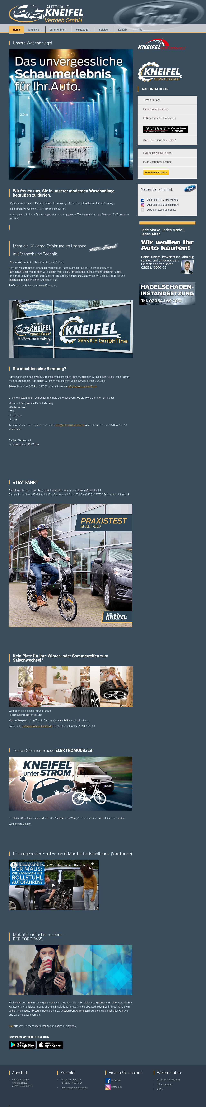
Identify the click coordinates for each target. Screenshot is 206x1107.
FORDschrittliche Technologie (159, 118)
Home (16, 29)
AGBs (160, 1089)
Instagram (116, 1087)
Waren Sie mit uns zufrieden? (159, 140)
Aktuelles (33, 29)
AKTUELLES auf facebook (162, 200)
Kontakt (122, 29)
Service (103, 29)
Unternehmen (57, 29)
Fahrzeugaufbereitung (155, 109)
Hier (11, 1025)
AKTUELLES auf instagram (163, 204)
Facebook (116, 1080)
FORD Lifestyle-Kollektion (157, 152)
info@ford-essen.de (77, 1087)
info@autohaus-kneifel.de (82, 386)
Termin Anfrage (151, 100)
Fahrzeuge (82, 29)
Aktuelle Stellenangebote (161, 209)
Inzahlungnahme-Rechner (157, 161)
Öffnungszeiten (164, 1084)
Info (140, 29)
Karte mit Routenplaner (168, 1079)
